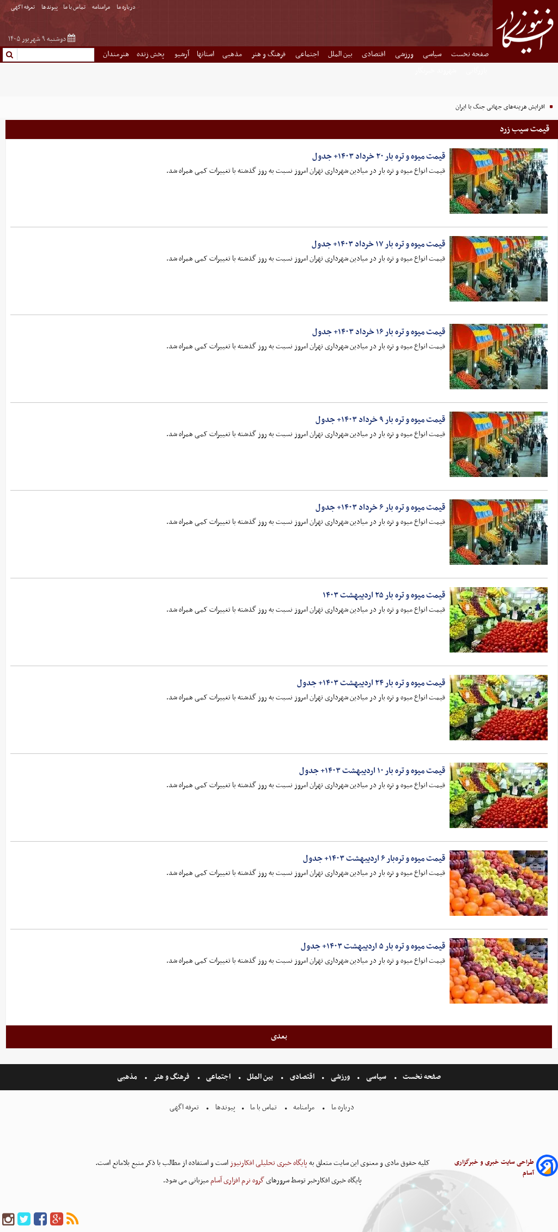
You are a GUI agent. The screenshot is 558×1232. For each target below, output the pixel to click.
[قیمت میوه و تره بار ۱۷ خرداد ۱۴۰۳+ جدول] (499, 268)
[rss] (72, 1219)
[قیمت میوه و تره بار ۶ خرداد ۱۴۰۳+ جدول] (499, 532)
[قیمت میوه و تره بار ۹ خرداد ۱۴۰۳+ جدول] (499, 444)
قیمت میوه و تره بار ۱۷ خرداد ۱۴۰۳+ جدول (378, 244)
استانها (205, 54)
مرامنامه (101, 7)
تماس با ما (75, 7)
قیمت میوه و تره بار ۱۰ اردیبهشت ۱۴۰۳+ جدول (372, 771)
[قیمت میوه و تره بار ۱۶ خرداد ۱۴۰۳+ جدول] (499, 356)
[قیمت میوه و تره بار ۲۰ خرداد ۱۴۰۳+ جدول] (499, 181)
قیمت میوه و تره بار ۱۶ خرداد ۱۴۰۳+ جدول (378, 332)
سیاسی (433, 54)
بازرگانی (477, 70)
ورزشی (405, 54)
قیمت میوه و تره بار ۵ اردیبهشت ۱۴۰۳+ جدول (373, 946)
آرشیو (181, 54)
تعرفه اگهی (23, 7)
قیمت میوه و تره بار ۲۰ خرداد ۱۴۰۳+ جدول (378, 156)
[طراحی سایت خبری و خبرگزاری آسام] (547, 1167)
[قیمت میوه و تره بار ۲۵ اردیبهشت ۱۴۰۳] (499, 620)
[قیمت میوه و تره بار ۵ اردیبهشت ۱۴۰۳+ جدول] (499, 971)
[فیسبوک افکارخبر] (40, 1219)
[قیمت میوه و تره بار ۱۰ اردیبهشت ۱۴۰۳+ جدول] (499, 795)
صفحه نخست (470, 54)
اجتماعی (307, 54)
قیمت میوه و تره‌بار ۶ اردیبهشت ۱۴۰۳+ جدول (374, 858)
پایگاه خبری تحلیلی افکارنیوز (267, 1163)
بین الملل (341, 54)
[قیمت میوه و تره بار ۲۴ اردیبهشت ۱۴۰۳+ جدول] (499, 707)
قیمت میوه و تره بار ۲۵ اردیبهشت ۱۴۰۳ (384, 595)
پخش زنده (151, 54)
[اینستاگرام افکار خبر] (8, 1219)
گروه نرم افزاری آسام (236, 1180)
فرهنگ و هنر (269, 54)
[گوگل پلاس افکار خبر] (56, 1219)
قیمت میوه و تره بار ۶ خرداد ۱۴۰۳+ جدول (380, 507)
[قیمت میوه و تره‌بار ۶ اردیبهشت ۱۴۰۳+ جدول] (499, 883)
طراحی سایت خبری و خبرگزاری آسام (494, 1168)
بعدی (279, 1036)
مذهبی (233, 54)
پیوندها (49, 7)
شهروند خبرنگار (436, 70)
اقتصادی (374, 54)
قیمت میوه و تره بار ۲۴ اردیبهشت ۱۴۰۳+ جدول (371, 683)
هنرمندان (116, 54)
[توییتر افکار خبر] (24, 1219)
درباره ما (127, 7)
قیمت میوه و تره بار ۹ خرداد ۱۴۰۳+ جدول (380, 420)
